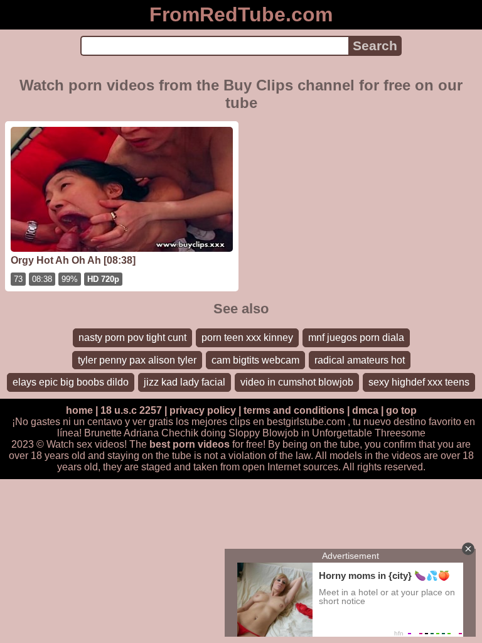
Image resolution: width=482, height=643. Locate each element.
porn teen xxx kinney (247, 337)
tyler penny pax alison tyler (137, 360)
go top (401, 410)
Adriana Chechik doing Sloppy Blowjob (211, 433)
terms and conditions (294, 410)
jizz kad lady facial (184, 382)
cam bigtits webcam (255, 360)
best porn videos (189, 444)
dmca (365, 410)
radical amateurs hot (359, 360)
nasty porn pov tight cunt (132, 337)
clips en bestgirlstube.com (287, 421)
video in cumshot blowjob (296, 382)
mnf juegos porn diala (356, 337)
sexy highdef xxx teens (418, 382)
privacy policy (202, 410)
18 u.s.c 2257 (131, 410)
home (79, 410)
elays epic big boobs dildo (71, 382)
